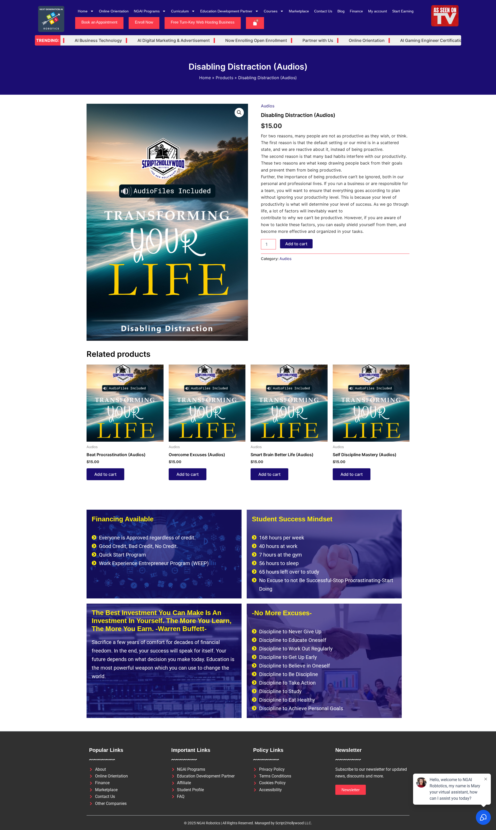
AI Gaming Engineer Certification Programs (424, 40)
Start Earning (403, 11)
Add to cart (296, 243)
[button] (239, 112)
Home (83, 11)
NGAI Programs (147, 11)
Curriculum (180, 11)
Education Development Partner (226, 11)
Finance (356, 11)
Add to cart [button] (105, 474)
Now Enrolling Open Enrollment (238, 40)
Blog (341, 11)
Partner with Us (299, 40)
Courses (270, 11)
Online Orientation (114, 11)
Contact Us (323, 11)
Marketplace (299, 11)
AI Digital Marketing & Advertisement (155, 40)
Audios (267, 105)
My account (377, 11)
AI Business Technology (80, 40)
